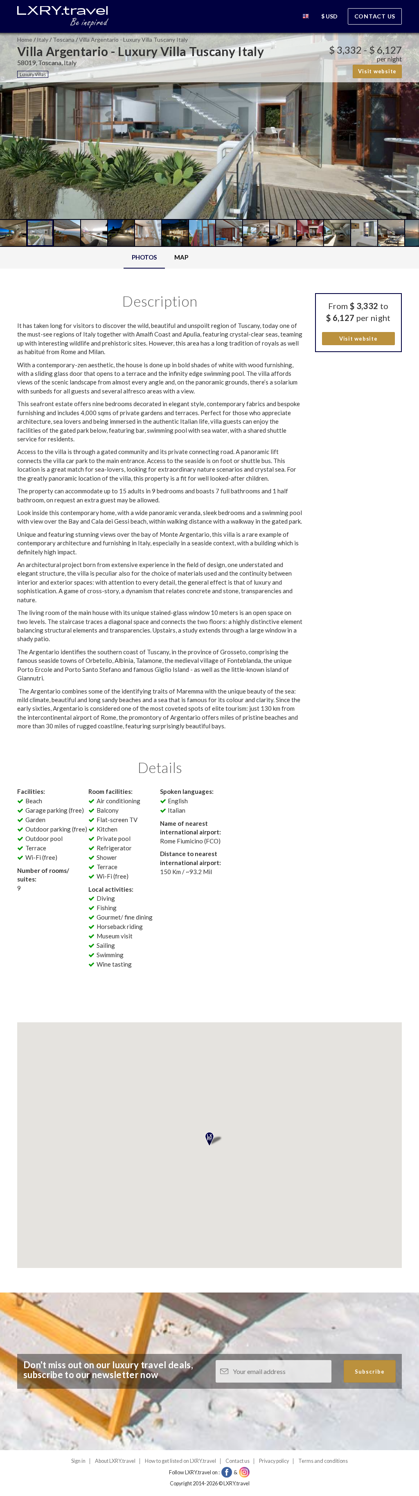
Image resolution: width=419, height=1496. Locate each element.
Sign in (78, 1461)
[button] (305, 17)
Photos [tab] (144, 257)
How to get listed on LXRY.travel (180, 1461)
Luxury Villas (33, 74)
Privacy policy (274, 1461)
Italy (42, 39)
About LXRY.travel (115, 1461)
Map (181, 257)
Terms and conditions (323, 1461)
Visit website (377, 71)
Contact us (375, 16)
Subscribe (370, 1371)
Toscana (63, 39)
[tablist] (160, 258)
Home (24, 39)
